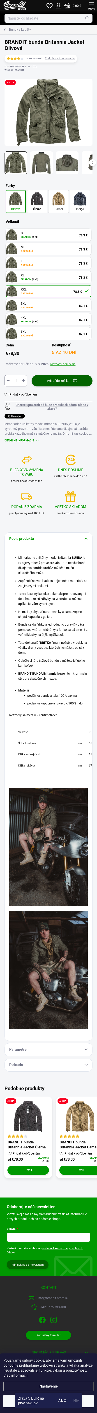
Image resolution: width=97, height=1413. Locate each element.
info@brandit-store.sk (53, 1298)
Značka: (14, 70)
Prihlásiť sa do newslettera (28, 1264)
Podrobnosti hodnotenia (60, 58)
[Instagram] (53, 1319)
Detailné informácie (19, 440)
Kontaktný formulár (48, 1335)
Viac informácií (15, 1375)
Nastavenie (48, 1386)
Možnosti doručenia (62, 364)
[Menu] (91, 5)
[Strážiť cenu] (48, 407)
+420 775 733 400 (53, 1307)
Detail (28, 1170)
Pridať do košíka (58, 381)
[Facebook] (42, 1319)
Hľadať (86, 18)
